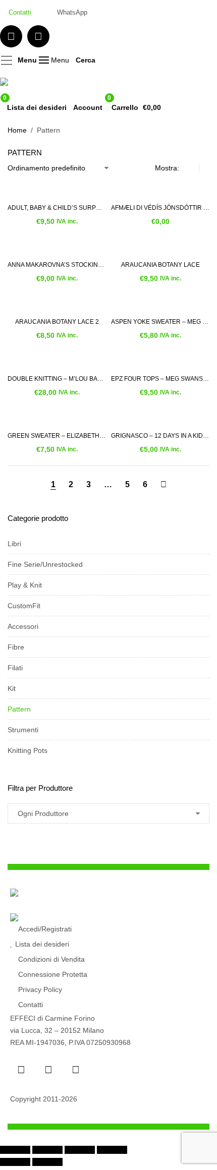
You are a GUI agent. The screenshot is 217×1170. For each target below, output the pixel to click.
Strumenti (23, 730)
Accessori (23, 626)
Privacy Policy (40, 989)
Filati (15, 668)
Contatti (30, 1005)
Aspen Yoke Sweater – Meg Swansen (160, 321)
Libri (14, 544)
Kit (12, 688)
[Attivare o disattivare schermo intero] (47, 1150)
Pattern (19, 709)
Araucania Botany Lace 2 (57, 321)
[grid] (191, 168)
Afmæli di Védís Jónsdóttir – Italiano (160, 207)
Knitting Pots (27, 750)
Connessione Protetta (52, 974)
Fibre (16, 647)
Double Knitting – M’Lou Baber (57, 378)
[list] (206, 168)
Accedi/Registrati (45, 929)
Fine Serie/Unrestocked (45, 564)
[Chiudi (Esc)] (112, 1150)
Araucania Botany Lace (160, 264)
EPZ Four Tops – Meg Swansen (160, 378)
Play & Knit (25, 585)
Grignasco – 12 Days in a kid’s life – (160, 435)
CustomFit (24, 606)
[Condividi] (80, 1150)
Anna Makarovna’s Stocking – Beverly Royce (57, 264)
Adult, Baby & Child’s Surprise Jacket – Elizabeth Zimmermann (57, 207)
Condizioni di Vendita (51, 959)
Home (17, 130)
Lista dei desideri (42, 944)
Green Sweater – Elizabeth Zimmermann (57, 435)
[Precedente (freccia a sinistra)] (15, 1162)
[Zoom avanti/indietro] (15, 1150)
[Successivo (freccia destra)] (47, 1162)
